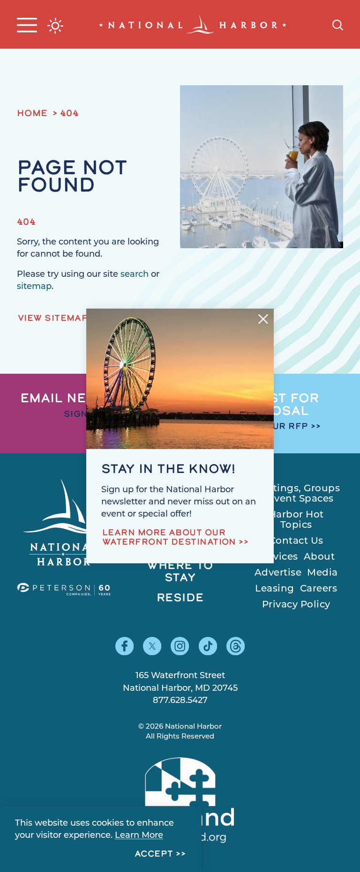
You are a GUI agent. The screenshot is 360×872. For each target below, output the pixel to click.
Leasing (274, 589)
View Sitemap (53, 319)
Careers (319, 589)
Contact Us (296, 541)
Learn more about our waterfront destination (169, 538)
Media (322, 573)
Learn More (139, 836)
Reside (180, 598)
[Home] (192, 24)
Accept (154, 854)
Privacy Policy (296, 605)
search (134, 275)
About (319, 557)
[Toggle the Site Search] (337, 24)
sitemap (34, 287)
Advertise (278, 573)
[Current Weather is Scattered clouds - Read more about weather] (55, 26)
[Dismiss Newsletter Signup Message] (263, 319)
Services (278, 557)
